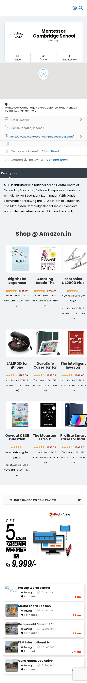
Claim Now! (50, 151)
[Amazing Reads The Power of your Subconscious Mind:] (48, 259)
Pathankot (31, 596)
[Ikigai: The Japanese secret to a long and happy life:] (20, 259)
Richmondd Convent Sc (36, 624)
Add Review (69, 59)
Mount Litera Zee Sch (34, 606)
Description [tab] (9, 173)
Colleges (46, 665)
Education (47, 592)
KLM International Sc (34, 642)
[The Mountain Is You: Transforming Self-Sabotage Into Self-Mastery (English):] (48, 415)
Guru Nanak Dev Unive (35, 661)
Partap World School (34, 588)
